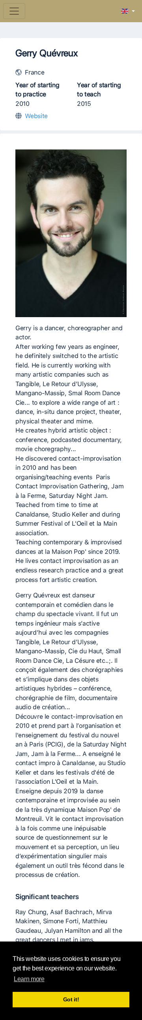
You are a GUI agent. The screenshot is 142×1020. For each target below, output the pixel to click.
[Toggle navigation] (14, 11)
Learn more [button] (29, 979)
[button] (128, 11)
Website (36, 116)
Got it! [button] (71, 999)
